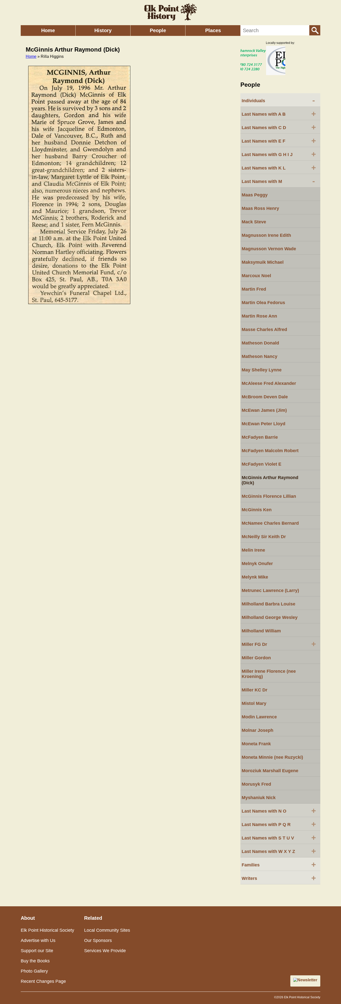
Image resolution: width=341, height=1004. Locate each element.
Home (48, 30)
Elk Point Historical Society (47, 930)
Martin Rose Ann (259, 316)
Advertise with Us (38, 940)
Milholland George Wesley (270, 617)
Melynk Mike (255, 577)
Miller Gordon (256, 657)
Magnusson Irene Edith (266, 235)
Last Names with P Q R (279, 824)
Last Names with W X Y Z (279, 850)
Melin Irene (253, 550)
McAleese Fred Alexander (269, 383)
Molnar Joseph (257, 730)
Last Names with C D (279, 127)
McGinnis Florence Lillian (269, 496)
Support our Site (37, 950)
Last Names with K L (279, 167)
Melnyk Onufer (257, 563)
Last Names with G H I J (279, 154)
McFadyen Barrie (260, 437)
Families (279, 864)
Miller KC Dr (254, 689)
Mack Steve (254, 221)
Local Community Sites (107, 930)
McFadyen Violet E (261, 464)
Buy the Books (35, 960)
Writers (279, 877)
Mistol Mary (254, 703)
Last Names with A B (279, 113)
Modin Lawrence (259, 716)
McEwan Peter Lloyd (263, 423)
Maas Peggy (255, 194)
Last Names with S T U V (279, 837)
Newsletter (307, 980)
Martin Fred (254, 289)
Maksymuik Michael (263, 262)
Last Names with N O (279, 810)
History (103, 30)
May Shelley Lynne (262, 369)
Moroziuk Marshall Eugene (270, 770)
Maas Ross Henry (260, 208)
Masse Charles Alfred (264, 329)
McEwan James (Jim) (264, 410)
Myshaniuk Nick (259, 797)
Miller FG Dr (279, 643)
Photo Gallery (34, 971)
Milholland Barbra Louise (268, 603)
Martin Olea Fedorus (263, 302)
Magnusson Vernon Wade (269, 248)
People (158, 30)
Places (213, 30)
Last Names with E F (279, 140)
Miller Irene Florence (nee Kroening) (269, 674)
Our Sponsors (98, 940)
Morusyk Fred (256, 784)
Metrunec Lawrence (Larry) (270, 590)
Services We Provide (105, 950)
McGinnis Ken (257, 509)
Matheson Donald (260, 342)
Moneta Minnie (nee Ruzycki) (272, 757)
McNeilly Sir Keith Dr (264, 536)
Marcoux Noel (256, 275)
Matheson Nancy (259, 356)
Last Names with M (278, 180)
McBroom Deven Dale (265, 396)
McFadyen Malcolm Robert (270, 450)
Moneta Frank (256, 743)
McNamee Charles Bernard (270, 523)
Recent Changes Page (43, 981)
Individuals (278, 100)
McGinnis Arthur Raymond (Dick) (270, 480)
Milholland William (261, 630)
